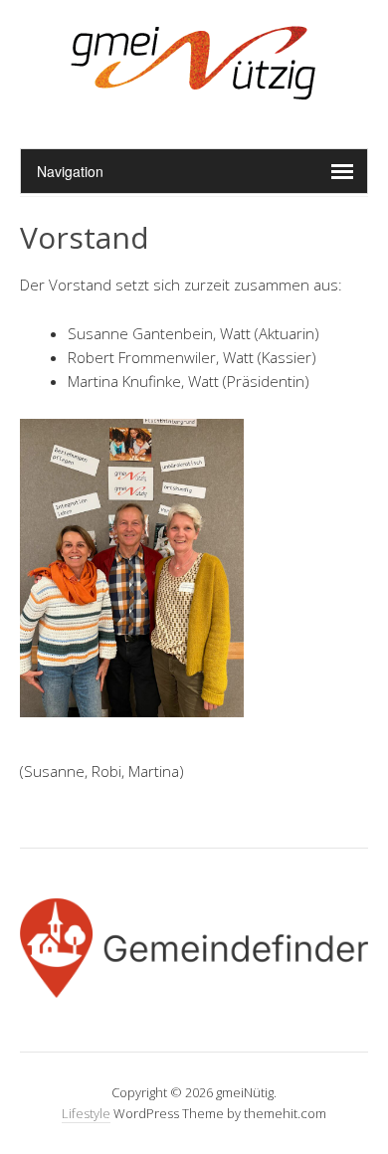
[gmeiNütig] (194, 98)
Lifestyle (86, 1113)
